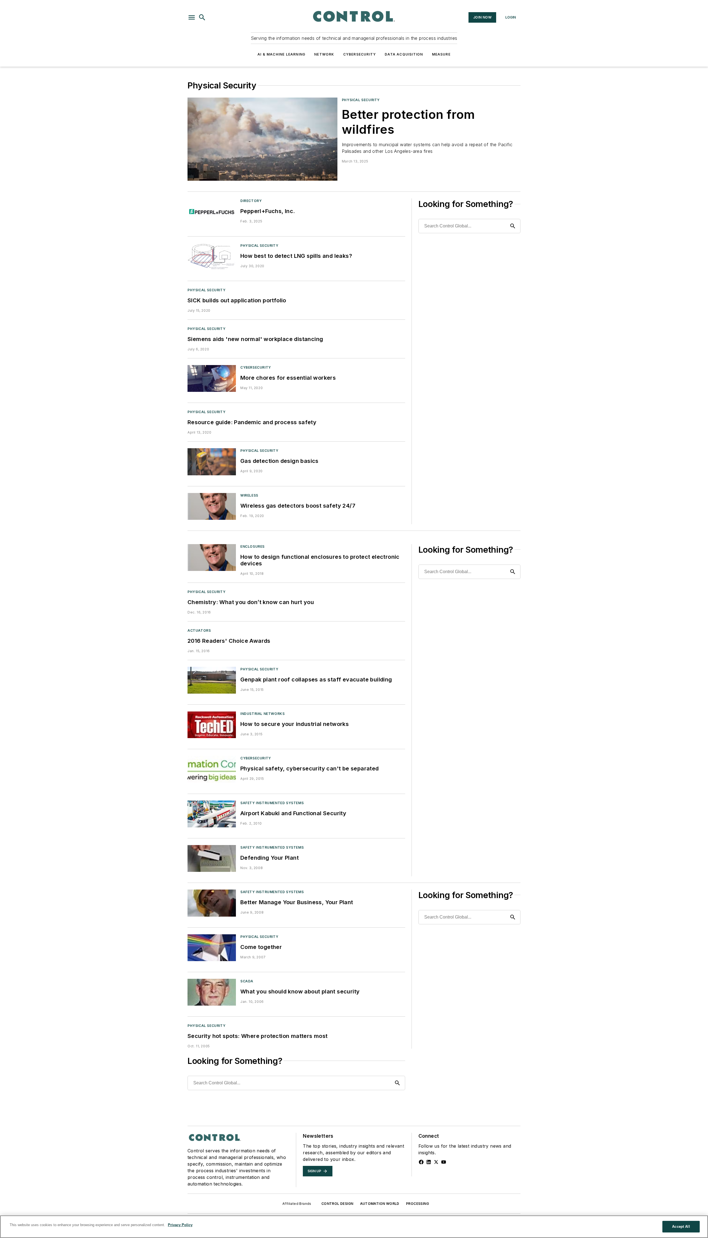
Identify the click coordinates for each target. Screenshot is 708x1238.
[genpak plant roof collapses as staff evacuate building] (212, 680)
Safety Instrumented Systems (272, 803)
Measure (441, 54)
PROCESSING (417, 1204)
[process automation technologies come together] (212, 947)
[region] (354, 1226)
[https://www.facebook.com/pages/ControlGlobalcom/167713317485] (421, 1162)
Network (324, 54)
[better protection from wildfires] (262, 139)
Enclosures (252, 546)
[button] (192, 17)
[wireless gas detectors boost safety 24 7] (212, 506)
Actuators (199, 630)
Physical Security (361, 100)
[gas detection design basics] (212, 461)
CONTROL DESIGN (337, 1204)
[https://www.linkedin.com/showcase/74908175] (428, 1162)
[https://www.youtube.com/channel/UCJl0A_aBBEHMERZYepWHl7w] (443, 1162)
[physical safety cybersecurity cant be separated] (212, 769)
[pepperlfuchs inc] (212, 211)
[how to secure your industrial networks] (212, 724)
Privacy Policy (180, 1225)
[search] (202, 17)
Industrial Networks (262, 714)
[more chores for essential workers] (212, 378)
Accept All (681, 1226)
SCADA (246, 981)
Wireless (249, 495)
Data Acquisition (404, 54)
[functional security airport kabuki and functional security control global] (212, 814)
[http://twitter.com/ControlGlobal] (436, 1162)
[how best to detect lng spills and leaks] (212, 256)
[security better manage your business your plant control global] (212, 903)
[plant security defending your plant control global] (212, 858)
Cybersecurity (359, 54)
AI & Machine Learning (281, 54)
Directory (251, 201)
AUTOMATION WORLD (379, 1204)
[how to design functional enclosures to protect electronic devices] (212, 557)
